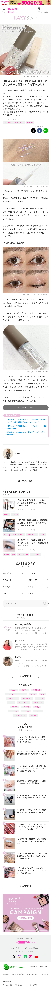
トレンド (40, 698)
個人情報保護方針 (18, 974)
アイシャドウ (32, 534)
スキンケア (7, 573)
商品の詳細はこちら (25, 407)
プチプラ (15, 707)
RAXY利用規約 (15, 948)
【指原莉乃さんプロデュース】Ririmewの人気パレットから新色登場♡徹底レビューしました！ (26, 420)
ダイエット (14, 711)
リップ (11, 703)
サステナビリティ (33, 985)
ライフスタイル (20, 715)
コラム (5, 593)
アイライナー (35, 554)
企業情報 (6, 974)
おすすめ (15, 514)
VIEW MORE (25, 675)
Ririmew (30, 122)
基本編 (33, 694)
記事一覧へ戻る (25, 480)
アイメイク (15, 119)
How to (6, 514)
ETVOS (42, 534)
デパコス (26, 711)
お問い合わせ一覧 (19, 985)
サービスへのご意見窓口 (30, 948)
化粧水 (37, 707)
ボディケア (32, 580)
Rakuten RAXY (13, 10)
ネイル (30, 586)
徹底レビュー (12, 698)
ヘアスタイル (23, 703)
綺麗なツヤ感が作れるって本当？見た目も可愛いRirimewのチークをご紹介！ (26, 433)
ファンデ (38, 711)
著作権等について (33, 974)
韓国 (13, 554)
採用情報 (45, 974)
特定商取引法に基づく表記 (24, 951)
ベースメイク (33, 573)
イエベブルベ (38, 703)
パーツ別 (26, 707)
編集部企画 (36, 690)
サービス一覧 (7, 985)
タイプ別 (33, 715)
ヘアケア (6, 586)
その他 (30, 593)
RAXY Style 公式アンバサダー (14, 122)
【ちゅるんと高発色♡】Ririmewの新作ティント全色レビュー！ (26, 427)
